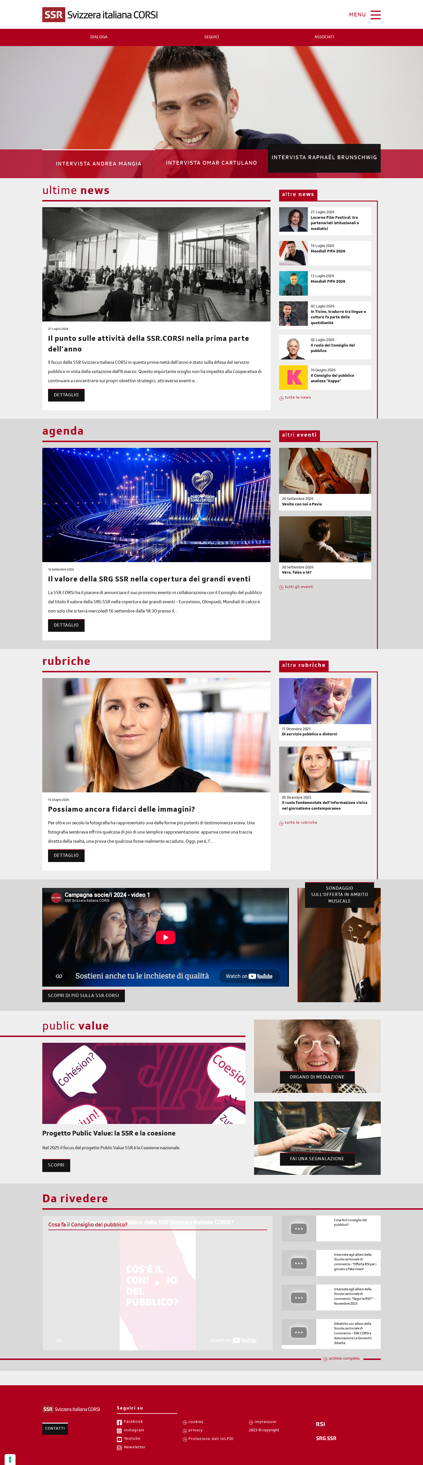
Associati (324, 37)
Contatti (55, 1429)
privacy (195, 1431)
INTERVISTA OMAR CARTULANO (211, 165)
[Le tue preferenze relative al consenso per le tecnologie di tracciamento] (10, 1459)
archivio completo (344, 1359)
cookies (195, 1422)
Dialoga (98, 37)
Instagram (134, 1431)
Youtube (132, 1439)
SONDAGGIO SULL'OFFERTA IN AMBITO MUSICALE (339, 895)
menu (357, 15)
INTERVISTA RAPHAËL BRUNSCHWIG (324, 164)
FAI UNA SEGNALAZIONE (317, 1159)
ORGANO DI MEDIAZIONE (317, 1077)
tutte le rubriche (301, 823)
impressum (266, 1422)
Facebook (133, 1422)
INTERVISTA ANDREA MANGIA (99, 158)
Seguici (211, 37)
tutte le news (298, 398)
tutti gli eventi (299, 587)
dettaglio (66, 395)
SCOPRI (56, 1165)
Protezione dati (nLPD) (211, 1439)
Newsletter (135, 1448)
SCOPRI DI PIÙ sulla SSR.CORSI (83, 996)
